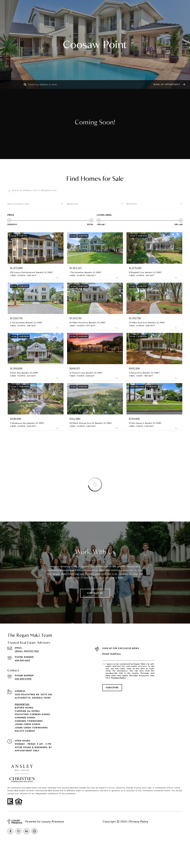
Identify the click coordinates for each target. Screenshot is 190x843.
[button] (169, 84)
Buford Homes (24, 707)
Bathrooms (72, 204)
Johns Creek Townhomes (31, 727)
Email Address (111, 653)
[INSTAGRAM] (18, 831)
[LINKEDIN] (26, 831)
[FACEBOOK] (10, 831)
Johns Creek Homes (28, 724)
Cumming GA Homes (27, 711)
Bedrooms (132, 204)
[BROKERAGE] (34, 831)
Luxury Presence (53, 821)
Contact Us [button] (95, 593)
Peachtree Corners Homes (32, 714)
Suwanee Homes (25, 717)
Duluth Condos (25, 731)
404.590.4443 (22, 660)
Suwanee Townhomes (29, 721)
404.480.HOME (23, 679)
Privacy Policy (118, 678)
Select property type (18, 204)
